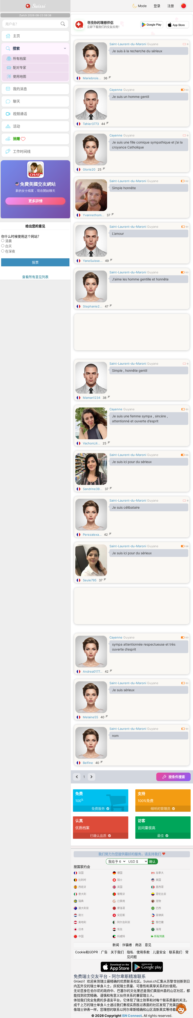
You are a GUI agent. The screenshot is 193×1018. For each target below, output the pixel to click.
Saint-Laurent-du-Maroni (127, 44)
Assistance (181, 1008)
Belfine (88, 763)
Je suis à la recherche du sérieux (137, 51)
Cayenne (115, 90)
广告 (104, 952)
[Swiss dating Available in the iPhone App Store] (116, 964)
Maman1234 (91, 397)
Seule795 (89, 580)
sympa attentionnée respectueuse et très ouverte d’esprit (143, 646)
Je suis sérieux (123, 690)
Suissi (37, 5)
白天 (8, 246)
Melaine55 (90, 717)
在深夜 (10, 251)
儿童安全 (159, 952)
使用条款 (143, 952)
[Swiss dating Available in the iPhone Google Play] (147, 964)
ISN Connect (132, 1016)
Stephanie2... (92, 306)
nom (115, 736)
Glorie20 (89, 169)
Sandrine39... (92, 489)
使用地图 (19, 76)
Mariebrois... (92, 78)
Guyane (152, 44)
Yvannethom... (93, 215)
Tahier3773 (91, 124)
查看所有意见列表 (35, 277)
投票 (35, 262)
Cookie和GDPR (86, 952)
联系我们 (175, 952)
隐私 (130, 952)
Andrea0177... (92, 671)
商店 (138, 945)
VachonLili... (91, 443)
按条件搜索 (177, 777)
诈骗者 (127, 945)
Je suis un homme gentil (130, 97)
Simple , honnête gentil (129, 370)
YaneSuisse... (93, 261)
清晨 (8, 241)
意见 (148, 945)
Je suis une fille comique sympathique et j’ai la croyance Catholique (147, 144)
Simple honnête (124, 188)
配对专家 (19, 67)
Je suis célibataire (126, 507)
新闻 (116, 945)
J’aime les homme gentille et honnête (140, 279)
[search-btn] (62, 24)
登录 (157, 6)
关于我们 (117, 952)
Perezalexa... (92, 534)
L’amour (118, 234)
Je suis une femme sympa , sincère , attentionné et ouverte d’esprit (140, 418)
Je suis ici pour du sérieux (132, 462)
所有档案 (19, 58)
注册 (170, 6)
